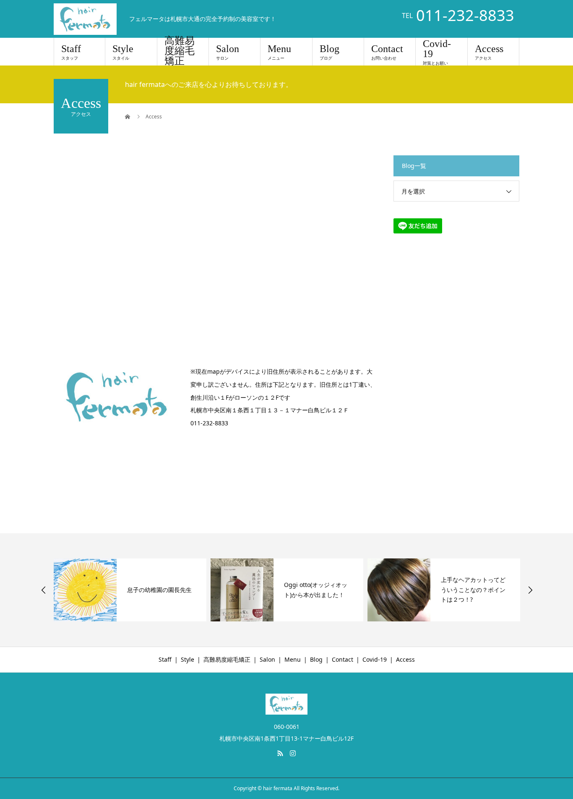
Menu (279, 52)
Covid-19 (437, 51)
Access (489, 52)
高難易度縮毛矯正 (179, 51)
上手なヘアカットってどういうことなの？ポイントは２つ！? (473, 590)
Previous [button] (43, 590)
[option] (130, 589)
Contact (387, 52)
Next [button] (530, 590)
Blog (329, 52)
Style (122, 52)
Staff (71, 52)
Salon (227, 52)
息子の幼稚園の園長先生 (159, 590)
